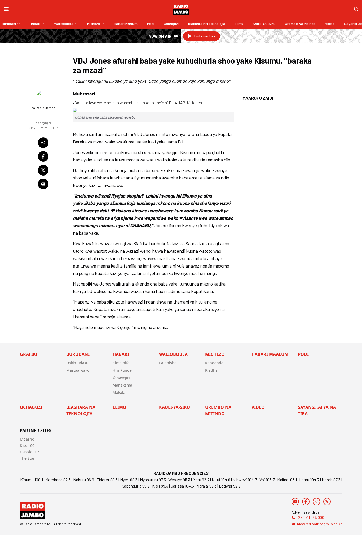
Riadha (211, 370)
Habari (35, 23)
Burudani (9, 23)
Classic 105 (29, 451)
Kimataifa (121, 362)
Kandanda (214, 362)
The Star (27, 458)
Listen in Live (205, 36)
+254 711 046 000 (310, 517)
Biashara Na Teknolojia (206, 23)
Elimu (239, 23)
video (329, 23)
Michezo (93, 23)
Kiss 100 (27, 445)
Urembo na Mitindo (300, 23)
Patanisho (167, 362)
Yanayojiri (121, 377)
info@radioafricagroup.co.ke (319, 523)
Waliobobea (63, 23)
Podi (150, 23)
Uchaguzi (171, 23)
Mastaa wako (77, 370)
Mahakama (122, 385)
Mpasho (27, 439)
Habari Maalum (126, 23)
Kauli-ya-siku (264, 23)
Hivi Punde (122, 370)
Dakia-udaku (77, 362)
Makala (119, 392)
